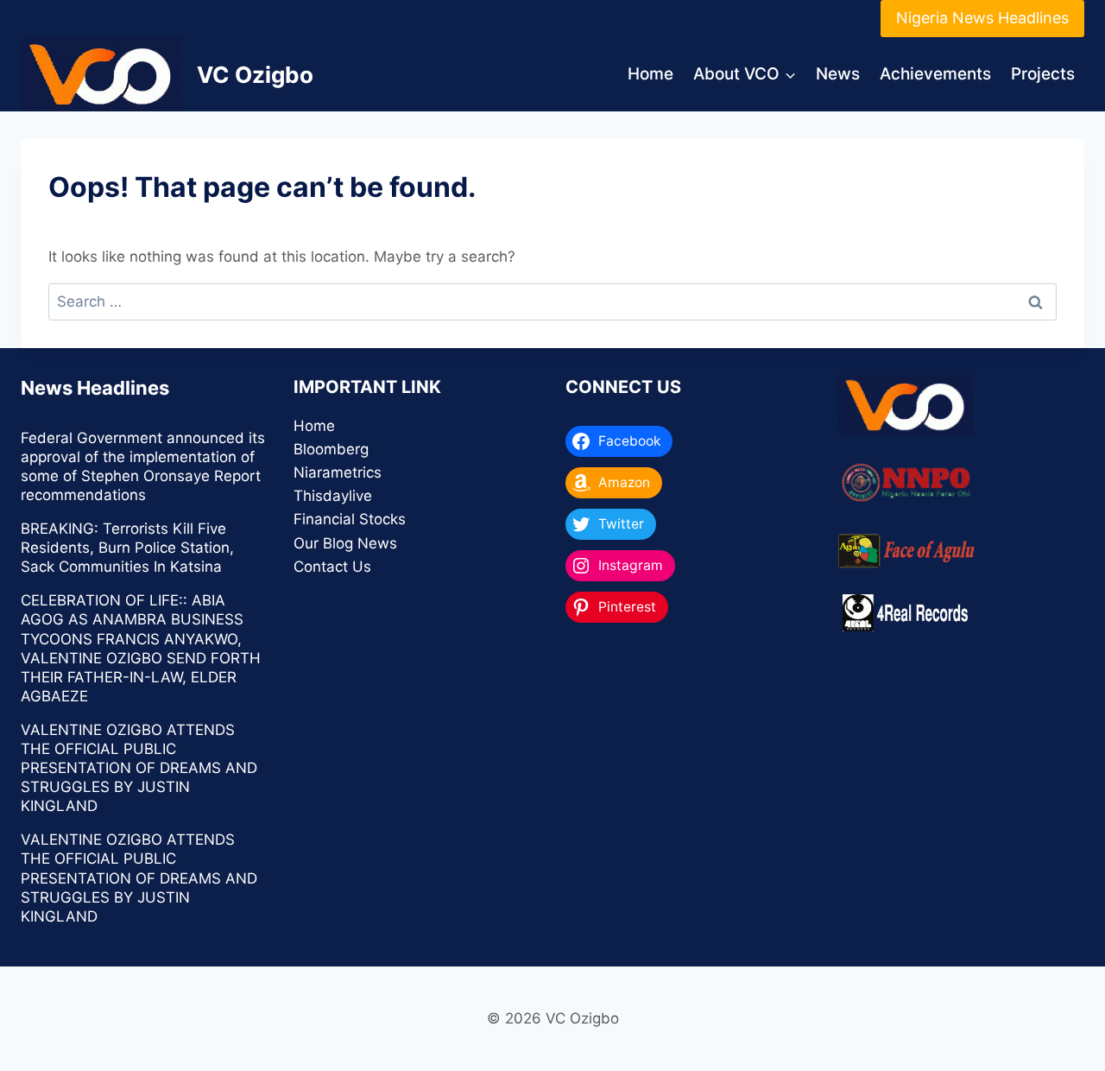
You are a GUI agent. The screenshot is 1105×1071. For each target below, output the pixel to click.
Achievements (935, 74)
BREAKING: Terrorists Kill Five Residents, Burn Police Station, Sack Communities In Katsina (127, 547)
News (838, 74)
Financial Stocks (350, 519)
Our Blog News (345, 543)
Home (650, 74)
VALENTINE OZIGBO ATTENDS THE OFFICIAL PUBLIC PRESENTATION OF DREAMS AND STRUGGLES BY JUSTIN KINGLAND (139, 767)
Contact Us (332, 566)
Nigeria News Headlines (982, 18)
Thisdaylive (333, 495)
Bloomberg (331, 449)
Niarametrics (338, 472)
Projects (1043, 74)
